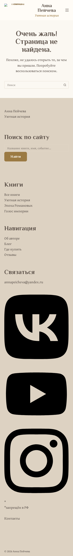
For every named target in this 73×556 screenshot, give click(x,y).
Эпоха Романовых (18, 205)
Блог (8, 243)
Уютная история (17, 200)
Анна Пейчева (47, 8)
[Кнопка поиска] (65, 84)
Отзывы (10, 254)
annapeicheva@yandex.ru (23, 282)
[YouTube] (36, 421)
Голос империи (16, 211)
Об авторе (12, 238)
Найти (15, 156)
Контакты (12, 518)
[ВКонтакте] (36, 362)
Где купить (13, 249)
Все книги (12, 194)
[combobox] (32, 85)
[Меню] (67, 10)
